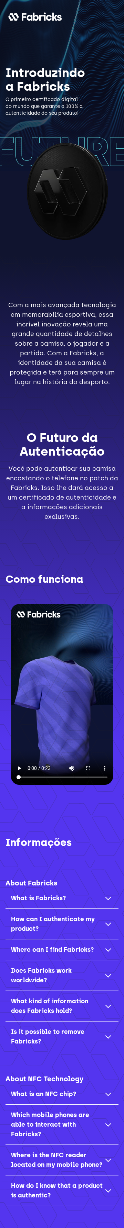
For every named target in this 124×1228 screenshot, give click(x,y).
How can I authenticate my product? (53, 924)
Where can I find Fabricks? (52, 949)
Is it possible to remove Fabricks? (47, 1036)
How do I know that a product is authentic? (57, 1190)
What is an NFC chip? (43, 1094)
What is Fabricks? (38, 898)
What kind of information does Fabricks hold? (49, 1006)
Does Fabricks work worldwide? (41, 975)
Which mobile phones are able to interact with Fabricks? (50, 1124)
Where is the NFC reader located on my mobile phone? (56, 1160)
